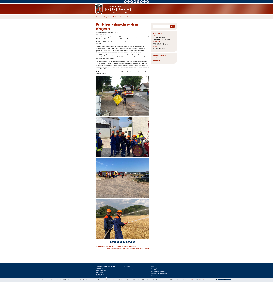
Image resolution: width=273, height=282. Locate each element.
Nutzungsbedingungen (204, 279)
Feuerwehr (155, 58)
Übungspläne (154, 269)
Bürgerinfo (130, 17)
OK (216, 279)
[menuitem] (99, 17)
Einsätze (115, 17)
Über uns (122, 17)
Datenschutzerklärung (111, 279)
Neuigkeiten (107, 17)
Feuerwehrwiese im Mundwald (159, 273)
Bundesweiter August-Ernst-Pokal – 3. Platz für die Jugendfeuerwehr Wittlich (117, 246)
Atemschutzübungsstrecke (158, 271)
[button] (125, 1)
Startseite (98, 17)
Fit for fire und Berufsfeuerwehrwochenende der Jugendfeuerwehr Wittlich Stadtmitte (126, 248)
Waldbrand (155, 46)
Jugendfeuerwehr (156, 60)
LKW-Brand (155, 36)
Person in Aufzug (157, 41)
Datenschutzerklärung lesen (224, 279)
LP (105, 34)
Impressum (154, 276)
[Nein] (271, 280)
